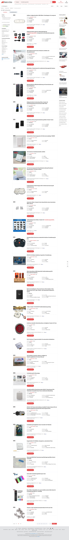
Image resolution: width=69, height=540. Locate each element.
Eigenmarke (4, 42)
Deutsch (29, 529)
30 (18, 523)
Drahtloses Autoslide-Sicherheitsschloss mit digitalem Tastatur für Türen (42, 323)
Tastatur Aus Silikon (62, 116)
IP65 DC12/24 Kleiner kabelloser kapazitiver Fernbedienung (39, 255)
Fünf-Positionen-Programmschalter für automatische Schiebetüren (40, 339)
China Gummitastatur (62, 114)
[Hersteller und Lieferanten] (6, 2)
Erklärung (19, 528)
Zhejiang (4, 51)
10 (16, 523)
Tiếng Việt (63, 529)
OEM (4, 40)
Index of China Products (40, 531)
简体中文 (13, 529)
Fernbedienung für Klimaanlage (33, 373)
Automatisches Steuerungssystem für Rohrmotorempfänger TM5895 (41, 136)
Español (26, 529)
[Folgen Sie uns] (52, 528)
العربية (47, 529)
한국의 (44, 529)
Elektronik (3, 16)
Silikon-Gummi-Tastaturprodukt (64, 113)
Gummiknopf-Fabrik (62, 122)
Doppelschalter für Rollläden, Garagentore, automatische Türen (40, 441)
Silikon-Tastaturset (24, 4)
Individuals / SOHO (5, 36)
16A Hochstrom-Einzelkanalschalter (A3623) (36, 151)
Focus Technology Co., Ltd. (33, 533)
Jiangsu (4, 47)
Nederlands (50, 529)
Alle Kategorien (4, 6)
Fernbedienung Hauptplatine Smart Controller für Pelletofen (39, 424)
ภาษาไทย (56, 529)
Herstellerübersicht (13, 12)
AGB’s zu (38, 536)
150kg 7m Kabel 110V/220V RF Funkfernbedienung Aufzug (39, 306)
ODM (4, 41)
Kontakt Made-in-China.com (38, 528)
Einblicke (48, 528)
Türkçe (60, 529)
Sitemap (44, 528)
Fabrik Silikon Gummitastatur (63, 119)
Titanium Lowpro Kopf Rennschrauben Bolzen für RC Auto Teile (39, 507)
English (10, 529)
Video (14, 15)
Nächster (53, 523)
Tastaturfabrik (44, 4)
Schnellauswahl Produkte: (18, 4)
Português (32, 529)
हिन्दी (53, 529)
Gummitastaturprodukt (62, 108)
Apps (61, 6)
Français (22, 529)
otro (3, 33)
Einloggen (66, 2)
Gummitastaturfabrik (62, 109)
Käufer (52, 6)
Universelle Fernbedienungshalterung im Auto (36, 473)
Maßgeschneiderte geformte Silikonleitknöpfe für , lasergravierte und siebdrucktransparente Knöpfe (40, 33)
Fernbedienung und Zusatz (6, 17)
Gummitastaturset (62, 111)
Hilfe (57, 6)
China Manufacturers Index (32, 531)
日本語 (19, 529)
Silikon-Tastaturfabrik (38, 4)
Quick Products (26, 531)
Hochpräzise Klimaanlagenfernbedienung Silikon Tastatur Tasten (40, 119)
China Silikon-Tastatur (62, 117)
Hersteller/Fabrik (5, 30)
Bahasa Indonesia (34, 530)
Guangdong (4, 48)
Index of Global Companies (48, 531)
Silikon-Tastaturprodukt (31, 4)
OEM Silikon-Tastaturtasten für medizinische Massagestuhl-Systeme (41, 68)
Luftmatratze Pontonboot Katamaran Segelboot (63, 72)
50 (20, 523)
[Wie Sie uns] (50, 528)
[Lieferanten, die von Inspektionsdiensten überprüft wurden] (6, 24)
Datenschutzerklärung (31, 528)
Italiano (36, 529)
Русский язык (40, 529)
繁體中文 (16, 529)
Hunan (3, 52)
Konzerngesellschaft (5, 35)
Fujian (4, 50)
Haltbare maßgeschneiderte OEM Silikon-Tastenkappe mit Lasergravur (41, 15)
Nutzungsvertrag (24, 528)
